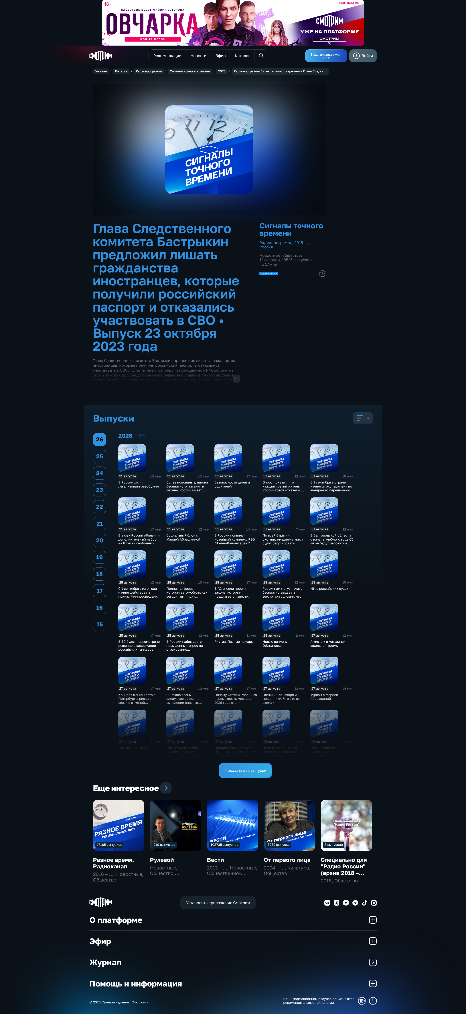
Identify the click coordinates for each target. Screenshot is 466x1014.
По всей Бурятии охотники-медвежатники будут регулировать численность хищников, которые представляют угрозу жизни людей (282, 545)
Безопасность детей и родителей (232, 484)
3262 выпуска (279, 845)
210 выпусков (164, 845)
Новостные (269, 255)
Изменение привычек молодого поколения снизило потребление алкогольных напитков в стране (282, 755)
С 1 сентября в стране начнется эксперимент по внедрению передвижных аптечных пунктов (331, 488)
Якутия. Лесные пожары (233, 641)
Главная (100, 71)
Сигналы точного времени (190, 71)
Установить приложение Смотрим (218, 902)
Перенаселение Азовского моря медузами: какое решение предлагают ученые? (331, 754)
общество (291, 255)
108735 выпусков (224, 845)
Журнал (105, 962)
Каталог (121, 71)
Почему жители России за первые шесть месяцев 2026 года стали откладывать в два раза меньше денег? (235, 702)
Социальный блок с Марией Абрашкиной (183, 537)
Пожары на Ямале (132, 748)
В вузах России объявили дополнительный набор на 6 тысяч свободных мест (139, 541)
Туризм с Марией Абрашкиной (324, 697)
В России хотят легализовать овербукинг (139, 484)
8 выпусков (333, 845)
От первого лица (287, 859)
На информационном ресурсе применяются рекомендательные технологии (318, 1001)
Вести (215, 859)
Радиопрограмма (149, 71)
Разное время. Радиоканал (113, 863)
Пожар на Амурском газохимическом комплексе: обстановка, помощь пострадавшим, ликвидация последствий (187, 755)
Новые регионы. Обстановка (275, 643)
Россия (266, 247)
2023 (222, 71)
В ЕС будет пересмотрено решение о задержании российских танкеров (139, 645)
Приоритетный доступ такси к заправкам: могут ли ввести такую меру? (234, 752)
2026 (140, 435)
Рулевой (162, 859)
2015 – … (302, 242)
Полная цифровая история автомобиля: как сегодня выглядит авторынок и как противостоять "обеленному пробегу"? (186, 598)
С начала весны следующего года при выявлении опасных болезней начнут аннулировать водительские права (184, 704)
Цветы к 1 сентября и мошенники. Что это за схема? (281, 699)
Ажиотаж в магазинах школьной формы (327, 643)
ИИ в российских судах (329, 588)
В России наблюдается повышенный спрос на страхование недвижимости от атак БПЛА (185, 649)
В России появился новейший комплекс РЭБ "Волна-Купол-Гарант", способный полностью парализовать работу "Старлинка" (234, 545)
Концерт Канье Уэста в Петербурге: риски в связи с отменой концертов (136, 701)
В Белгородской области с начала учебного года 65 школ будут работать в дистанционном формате (331, 541)
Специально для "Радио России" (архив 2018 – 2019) (344, 869)
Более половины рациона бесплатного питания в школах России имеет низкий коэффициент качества (187, 490)
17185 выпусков (109, 845)
